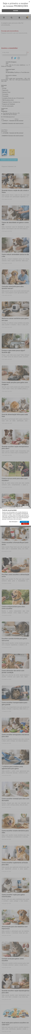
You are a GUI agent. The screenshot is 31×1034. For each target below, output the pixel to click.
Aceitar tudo (24, 521)
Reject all (25, 523)
